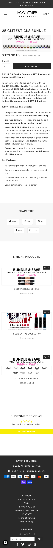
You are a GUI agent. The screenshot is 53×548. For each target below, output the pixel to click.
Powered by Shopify (35, 471)
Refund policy (26, 521)
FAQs (26, 503)
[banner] (27, 14)
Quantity (6, 61)
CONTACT (26, 514)
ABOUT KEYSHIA (26, 499)
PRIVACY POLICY (26, 507)
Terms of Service (26, 518)
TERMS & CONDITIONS (26, 510)
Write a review (26, 431)
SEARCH (26, 496)
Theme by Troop (16, 471)
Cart (46, 14)
